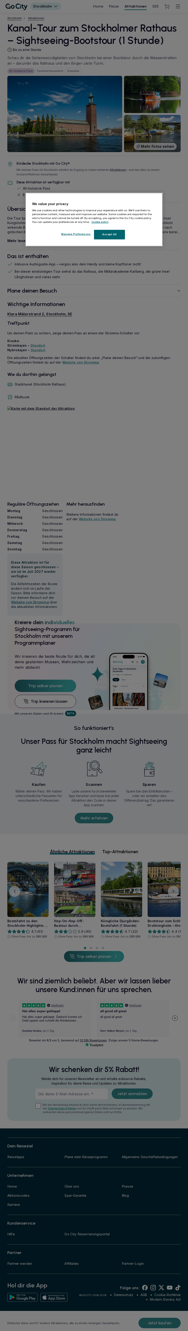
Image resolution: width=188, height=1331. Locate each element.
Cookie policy (100, 222)
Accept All (109, 234)
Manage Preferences (76, 234)
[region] (94, 220)
